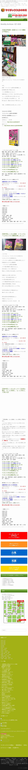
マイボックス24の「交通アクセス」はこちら (12, 164)
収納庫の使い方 (4, 759)
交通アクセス (15, 759)
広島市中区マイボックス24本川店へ (10, 181)
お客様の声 (22, 759)
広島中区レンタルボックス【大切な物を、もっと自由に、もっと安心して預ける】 (14, 390)
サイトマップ (18, 762)
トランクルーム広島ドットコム (8, 710)
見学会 (10, 759)
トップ (2, 758)
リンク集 (16, 764)
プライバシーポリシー (20, 760)
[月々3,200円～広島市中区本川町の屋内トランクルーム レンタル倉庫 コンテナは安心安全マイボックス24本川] (14, 10)
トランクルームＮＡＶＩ (6, 728)
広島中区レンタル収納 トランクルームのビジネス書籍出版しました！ (14, 234)
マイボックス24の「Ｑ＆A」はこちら (10, 158)
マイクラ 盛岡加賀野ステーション (8, 708)
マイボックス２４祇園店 (7, 196)
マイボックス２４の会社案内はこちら (10, 167)
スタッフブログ (14, 568)
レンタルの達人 (4, 722)
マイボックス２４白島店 (14, 193)
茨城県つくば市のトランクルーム (8, 697)
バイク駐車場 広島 (5, 670)
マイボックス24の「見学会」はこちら (10, 162)
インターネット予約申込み (8, 760)
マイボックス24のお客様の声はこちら (10, 171)
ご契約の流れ (13, 758)
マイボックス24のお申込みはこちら (10, 169)
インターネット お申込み (14, 535)
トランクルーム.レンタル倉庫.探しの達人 (9, 720)
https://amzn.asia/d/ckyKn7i (13, 122)
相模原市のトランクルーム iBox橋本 (9, 709)
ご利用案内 (7, 758)
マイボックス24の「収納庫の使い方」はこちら (12, 161)
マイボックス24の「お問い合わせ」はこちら (12, 165)
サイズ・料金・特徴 (22, 758)
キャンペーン (14, 544)
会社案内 (12, 762)
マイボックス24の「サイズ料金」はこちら (11, 159)
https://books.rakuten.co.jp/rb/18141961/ (13, 125)
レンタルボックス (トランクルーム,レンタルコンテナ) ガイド (13, 731)
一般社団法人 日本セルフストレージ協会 (9, 664)
